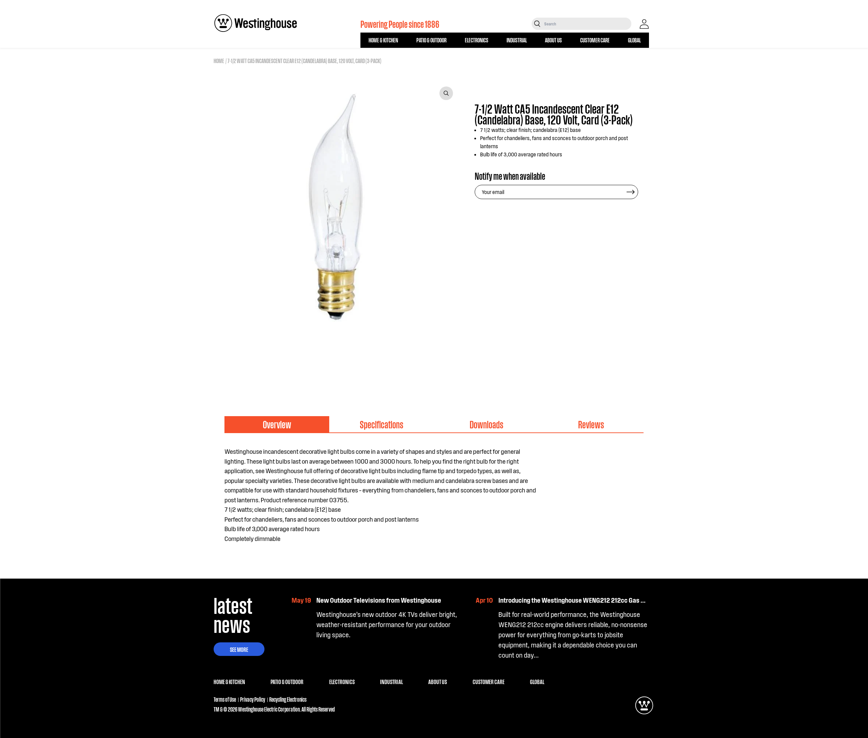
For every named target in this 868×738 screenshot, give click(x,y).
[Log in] (644, 24)
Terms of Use (225, 699)
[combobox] (587, 23)
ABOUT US (553, 40)
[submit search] (537, 23)
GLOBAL (634, 40)
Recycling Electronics (288, 699)
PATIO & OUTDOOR (431, 40)
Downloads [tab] (487, 424)
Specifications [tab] (381, 424)
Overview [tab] (277, 424)
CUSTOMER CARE (595, 40)
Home (219, 60)
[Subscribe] (631, 192)
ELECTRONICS (476, 40)
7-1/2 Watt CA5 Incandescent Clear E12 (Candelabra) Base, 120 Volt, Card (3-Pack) (304, 60)
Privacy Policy (252, 699)
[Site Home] (256, 23)
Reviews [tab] (591, 424)
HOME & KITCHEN (383, 40)
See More (239, 649)
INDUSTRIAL (517, 40)
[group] (246, 356)
